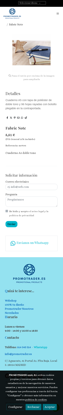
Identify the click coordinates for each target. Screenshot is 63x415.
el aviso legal (36, 211)
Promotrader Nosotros (19, 308)
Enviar (11, 224)
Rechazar (33, 406)
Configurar (15, 406)
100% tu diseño (14, 304)
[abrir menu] (58, 13)
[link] (12, 13)
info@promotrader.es (18, 354)
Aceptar (50, 406)
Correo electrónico (17, 181)
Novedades (12, 312)
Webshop (11, 300)
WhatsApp (40, 347)
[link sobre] (31, 275)
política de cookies (36, 399)
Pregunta (11, 194)
